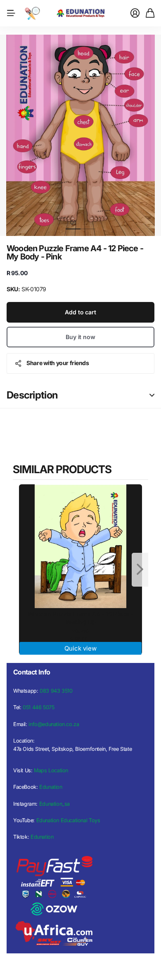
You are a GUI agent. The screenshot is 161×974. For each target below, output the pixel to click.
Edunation (50, 787)
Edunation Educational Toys (68, 820)
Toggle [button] (152, 395)
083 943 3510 (56, 691)
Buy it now (80, 336)
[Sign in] (135, 13)
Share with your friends (57, 362)
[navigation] (87, 222)
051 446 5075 (38, 707)
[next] (140, 570)
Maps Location (51, 770)
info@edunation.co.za (53, 724)
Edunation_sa (54, 804)
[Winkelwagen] (150, 13)
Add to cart (80, 312)
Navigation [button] (11, 13)
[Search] (32, 13)
